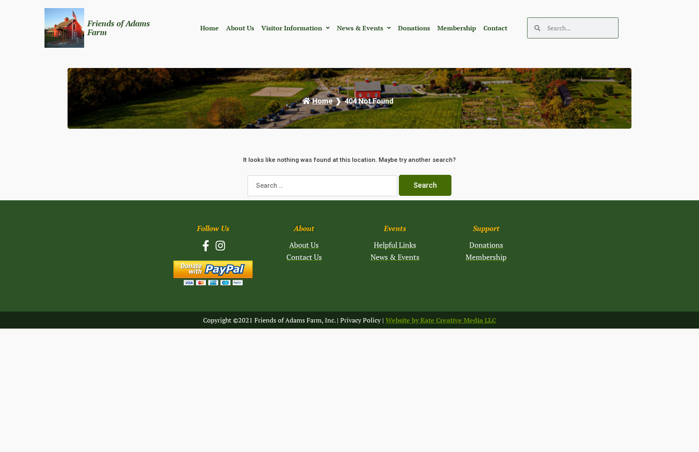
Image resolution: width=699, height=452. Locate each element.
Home (209, 27)
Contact (495, 27)
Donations (414, 27)
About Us (240, 27)
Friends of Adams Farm (118, 28)
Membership (456, 27)
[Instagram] (220, 245)
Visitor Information (291, 27)
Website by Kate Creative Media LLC (441, 320)
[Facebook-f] (205, 245)
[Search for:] (323, 185)
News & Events (360, 27)
